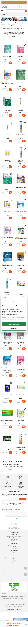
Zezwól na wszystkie (14, 324)
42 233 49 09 (14, 554)
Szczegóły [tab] (12, 301)
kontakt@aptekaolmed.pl (14, 562)
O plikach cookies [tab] (22, 301)
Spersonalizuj (13, 328)
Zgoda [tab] (4, 301)
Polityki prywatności (16, 509)
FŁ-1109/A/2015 (5, 595)
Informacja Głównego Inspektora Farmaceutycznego (12, 598)
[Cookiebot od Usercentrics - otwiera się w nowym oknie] (20, 297)
